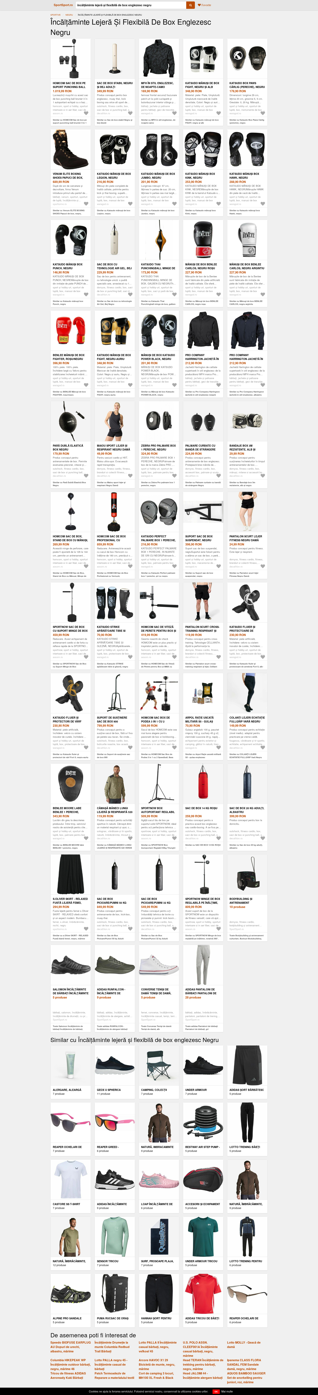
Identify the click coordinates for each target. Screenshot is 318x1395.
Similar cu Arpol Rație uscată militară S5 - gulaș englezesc (203, 756)
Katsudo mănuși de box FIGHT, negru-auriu (114, 357)
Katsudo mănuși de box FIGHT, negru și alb (202, 85)
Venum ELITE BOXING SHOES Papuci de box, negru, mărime (68, 177)
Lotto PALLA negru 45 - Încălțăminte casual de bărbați (111, 1364)
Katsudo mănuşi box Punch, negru (67, 266)
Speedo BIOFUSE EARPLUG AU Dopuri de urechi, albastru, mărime (70, 1346)
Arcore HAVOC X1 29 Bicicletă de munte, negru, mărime (157, 1364)
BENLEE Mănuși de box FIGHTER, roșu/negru (68, 357)
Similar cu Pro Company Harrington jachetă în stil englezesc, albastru (246, 393)
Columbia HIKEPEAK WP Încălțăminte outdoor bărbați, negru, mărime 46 (70, 1364)
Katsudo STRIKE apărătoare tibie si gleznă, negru (111, 630)
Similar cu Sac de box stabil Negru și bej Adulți (114, 121)
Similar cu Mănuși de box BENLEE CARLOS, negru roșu (201, 303)
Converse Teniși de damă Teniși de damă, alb (156, 993)
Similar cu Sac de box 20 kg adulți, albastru (246, 846)
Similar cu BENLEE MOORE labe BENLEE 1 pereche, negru (68, 846)
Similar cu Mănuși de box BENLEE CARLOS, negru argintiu (245, 303)
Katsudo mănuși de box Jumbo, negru (158, 175)
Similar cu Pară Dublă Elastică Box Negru (69, 484)
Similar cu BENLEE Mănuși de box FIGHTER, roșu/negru (69, 393)
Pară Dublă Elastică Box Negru (68, 447)
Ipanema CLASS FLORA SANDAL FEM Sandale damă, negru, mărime (244, 1364)
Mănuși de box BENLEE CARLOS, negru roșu (201, 266)
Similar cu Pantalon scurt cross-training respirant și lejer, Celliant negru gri (201, 666)
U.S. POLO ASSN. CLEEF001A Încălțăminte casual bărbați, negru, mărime (200, 1349)
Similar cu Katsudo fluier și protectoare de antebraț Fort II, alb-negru (246, 666)
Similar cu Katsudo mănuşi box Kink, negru (200, 212)
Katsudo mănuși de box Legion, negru (114, 175)
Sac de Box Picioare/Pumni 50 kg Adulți (111, 902)
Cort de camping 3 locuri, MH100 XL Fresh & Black (156, 1375)
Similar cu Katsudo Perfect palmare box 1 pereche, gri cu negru (158, 574)
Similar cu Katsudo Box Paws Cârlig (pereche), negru (246, 121)
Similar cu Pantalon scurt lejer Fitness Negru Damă (243, 574)
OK (216, 1391)
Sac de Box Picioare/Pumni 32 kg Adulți (156, 902)
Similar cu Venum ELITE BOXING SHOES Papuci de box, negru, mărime (69, 213)
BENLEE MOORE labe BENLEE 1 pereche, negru (67, 812)
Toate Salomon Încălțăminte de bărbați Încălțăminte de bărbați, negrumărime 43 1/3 (68, 1029)
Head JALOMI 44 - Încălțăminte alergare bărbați (202, 1375)
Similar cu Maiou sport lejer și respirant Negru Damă (111, 484)
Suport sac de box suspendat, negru (199, 538)
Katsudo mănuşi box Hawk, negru (244, 175)
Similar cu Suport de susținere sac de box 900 (113, 756)
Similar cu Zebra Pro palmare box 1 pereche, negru (158, 484)
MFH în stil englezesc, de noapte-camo (157, 85)
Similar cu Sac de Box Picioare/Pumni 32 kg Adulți (154, 937)
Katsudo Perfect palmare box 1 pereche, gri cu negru (158, 540)
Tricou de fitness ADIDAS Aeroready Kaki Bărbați (68, 1375)
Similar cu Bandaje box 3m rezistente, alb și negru (242, 484)
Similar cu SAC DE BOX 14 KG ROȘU (203, 845)
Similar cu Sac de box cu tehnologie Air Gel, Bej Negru (114, 303)
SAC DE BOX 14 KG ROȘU (201, 808)
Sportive (55, 14)
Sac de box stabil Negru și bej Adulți (115, 85)
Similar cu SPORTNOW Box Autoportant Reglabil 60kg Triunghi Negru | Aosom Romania (158, 848)
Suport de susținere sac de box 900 (112, 719)
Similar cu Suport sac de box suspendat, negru (199, 574)
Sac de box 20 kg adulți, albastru (246, 810)
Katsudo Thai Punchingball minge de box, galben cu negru (158, 268)
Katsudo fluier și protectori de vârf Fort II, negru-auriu (67, 721)
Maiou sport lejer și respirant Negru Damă (113, 447)
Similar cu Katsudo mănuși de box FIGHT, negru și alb (202, 121)
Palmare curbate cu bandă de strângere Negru (200, 449)
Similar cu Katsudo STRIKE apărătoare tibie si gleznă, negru (112, 665)
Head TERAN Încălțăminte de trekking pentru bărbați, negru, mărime (203, 1364)
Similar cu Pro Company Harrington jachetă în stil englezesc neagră (202, 393)
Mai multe (227, 1391)
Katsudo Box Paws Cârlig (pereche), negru (247, 85)
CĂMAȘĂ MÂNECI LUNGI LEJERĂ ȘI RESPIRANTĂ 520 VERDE (114, 812)
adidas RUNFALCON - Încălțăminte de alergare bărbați (111, 993)
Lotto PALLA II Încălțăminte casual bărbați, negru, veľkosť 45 (158, 1346)
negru (69, 14)
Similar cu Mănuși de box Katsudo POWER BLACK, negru (157, 393)
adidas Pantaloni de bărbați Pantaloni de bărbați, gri (200, 993)
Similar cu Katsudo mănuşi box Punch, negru (68, 303)
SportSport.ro (63, 5)
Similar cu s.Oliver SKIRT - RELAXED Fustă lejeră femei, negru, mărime (70, 937)
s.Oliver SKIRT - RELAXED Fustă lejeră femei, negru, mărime (70, 902)
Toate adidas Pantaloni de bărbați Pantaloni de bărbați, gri (201, 1028)
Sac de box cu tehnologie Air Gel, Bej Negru (114, 268)
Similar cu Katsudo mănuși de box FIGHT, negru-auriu (113, 393)
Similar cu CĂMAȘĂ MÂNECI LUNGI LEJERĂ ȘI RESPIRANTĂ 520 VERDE (114, 846)
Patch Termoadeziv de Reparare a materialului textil (114, 1375)
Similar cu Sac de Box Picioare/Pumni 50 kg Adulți (110, 937)
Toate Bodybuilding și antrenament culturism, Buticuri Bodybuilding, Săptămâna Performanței (246, 938)
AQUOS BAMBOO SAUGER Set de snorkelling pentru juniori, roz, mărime (246, 1377)
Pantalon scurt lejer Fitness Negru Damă (245, 538)
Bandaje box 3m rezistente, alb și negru (242, 449)
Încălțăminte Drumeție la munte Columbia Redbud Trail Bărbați (112, 1346)
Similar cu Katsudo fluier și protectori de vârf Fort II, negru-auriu (70, 756)
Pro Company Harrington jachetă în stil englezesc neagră (202, 359)
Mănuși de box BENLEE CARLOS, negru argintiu (246, 266)
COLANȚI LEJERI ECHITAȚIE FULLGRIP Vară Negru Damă (247, 721)
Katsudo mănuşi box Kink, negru (200, 175)
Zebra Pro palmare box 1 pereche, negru (158, 447)
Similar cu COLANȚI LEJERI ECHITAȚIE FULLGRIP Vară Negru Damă (245, 757)
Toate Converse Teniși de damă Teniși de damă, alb (156, 1028)
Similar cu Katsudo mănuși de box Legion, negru (113, 212)
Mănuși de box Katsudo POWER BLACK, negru (158, 357)
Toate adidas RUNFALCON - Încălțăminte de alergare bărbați (112, 1028)
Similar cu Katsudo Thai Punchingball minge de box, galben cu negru (158, 304)
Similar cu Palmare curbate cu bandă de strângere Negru (203, 484)
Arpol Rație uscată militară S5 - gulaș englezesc (199, 721)
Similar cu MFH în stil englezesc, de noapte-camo (158, 121)
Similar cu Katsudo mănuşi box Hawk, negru (244, 212)
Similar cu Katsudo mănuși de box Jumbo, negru (157, 212)
